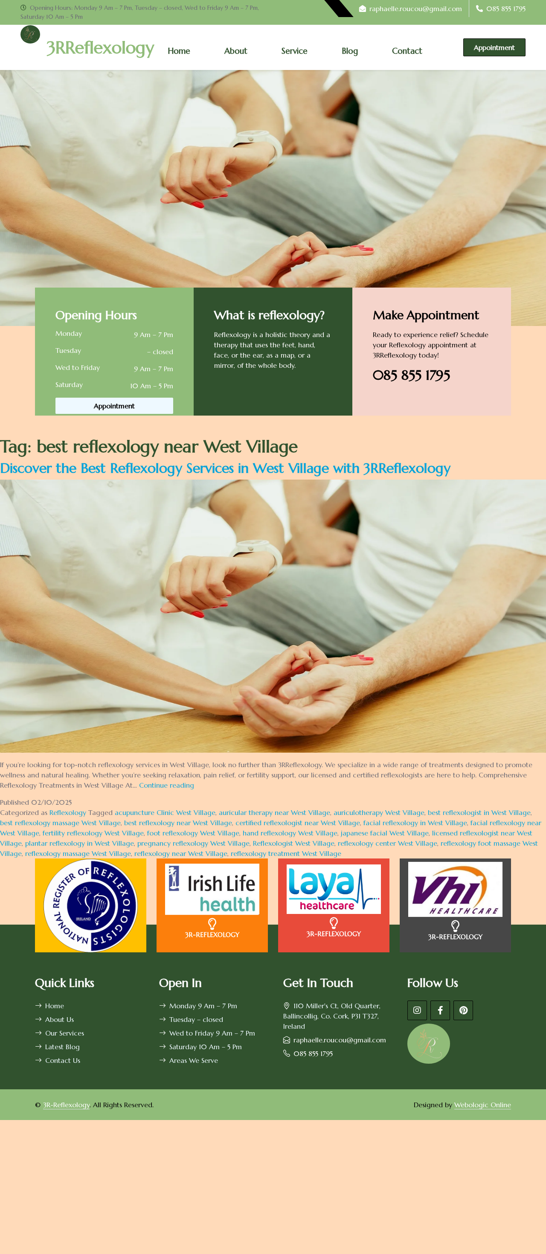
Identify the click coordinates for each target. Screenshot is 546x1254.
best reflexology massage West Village (60, 822)
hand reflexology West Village (290, 833)
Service (295, 51)
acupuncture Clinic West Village (165, 812)
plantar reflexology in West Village (79, 843)
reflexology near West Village (180, 853)
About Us (59, 1019)
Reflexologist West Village (293, 843)
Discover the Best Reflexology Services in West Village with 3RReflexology (225, 468)
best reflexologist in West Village (479, 812)
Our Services (64, 1033)
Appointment (494, 47)
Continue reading (166, 785)
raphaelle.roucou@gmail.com (415, 8)
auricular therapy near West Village (274, 812)
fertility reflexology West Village (93, 833)
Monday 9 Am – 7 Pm (203, 1005)
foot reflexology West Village (193, 833)
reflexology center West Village (387, 843)
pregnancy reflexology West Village (193, 843)
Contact (407, 51)
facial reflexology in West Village (415, 822)
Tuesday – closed (196, 1019)
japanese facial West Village (385, 833)
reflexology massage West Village (78, 853)
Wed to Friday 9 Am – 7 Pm (212, 1033)
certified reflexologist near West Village (297, 822)
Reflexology (67, 812)
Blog (350, 51)
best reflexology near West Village (178, 822)
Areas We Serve (193, 1060)
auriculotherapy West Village (379, 812)
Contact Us (62, 1060)
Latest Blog (62, 1046)
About (235, 51)
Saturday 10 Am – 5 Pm (205, 1046)
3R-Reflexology (66, 1104)
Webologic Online (482, 1104)
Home (179, 51)
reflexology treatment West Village (286, 853)
